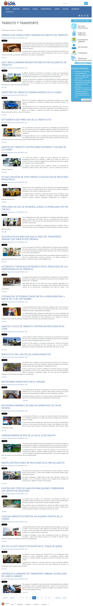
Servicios (26, 9)
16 (49, 597)
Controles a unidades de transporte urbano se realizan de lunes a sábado (33, 575)
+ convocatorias (86, 99)
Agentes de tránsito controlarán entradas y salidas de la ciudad (33, 148)
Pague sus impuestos (82, 34)
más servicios (83, 63)
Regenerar (75, 9)
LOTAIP (36, 604)
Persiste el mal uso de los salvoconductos (26, 354)
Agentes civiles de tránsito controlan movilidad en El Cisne (32, 327)
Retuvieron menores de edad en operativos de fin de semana (31, 406)
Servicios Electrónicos (83, 27)
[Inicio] (10, 3)
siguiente (58, 597)
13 (38, 597)
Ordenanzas (82, 53)
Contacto (9, 12)
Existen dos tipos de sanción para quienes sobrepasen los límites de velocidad (32, 489)
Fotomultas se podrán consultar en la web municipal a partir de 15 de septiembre (33, 297)
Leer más (4, 57)
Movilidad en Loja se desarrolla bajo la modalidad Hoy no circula (34, 208)
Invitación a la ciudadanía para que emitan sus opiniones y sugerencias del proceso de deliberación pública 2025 (83, 75)
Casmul (57, 9)
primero (5, 597)
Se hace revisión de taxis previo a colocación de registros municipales (34, 178)
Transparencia (46, 9)
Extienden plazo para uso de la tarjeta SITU (26, 119)
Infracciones (83, 47)
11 (30, 597)
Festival (65, 9)
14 (41, 597)
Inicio (8, 9)
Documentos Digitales (83, 41)
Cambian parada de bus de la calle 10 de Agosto (28, 435)
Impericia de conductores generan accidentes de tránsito (34, 35)
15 (45, 597)
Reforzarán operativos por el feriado (23, 381)
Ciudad (35, 9)
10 (26, 597)
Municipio (16, 9)
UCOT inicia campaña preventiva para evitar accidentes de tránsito (34, 63)
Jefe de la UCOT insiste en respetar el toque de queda (31, 546)
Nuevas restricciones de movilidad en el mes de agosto (33, 462)
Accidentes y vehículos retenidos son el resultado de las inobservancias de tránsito (34, 268)
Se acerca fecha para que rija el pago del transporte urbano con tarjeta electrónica (31, 238)
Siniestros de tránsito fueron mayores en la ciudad (31, 92)
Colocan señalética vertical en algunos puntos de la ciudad (31, 517)
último (64, 597)
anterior (12, 597)
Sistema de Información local (85, 59)
